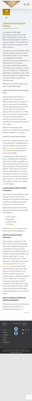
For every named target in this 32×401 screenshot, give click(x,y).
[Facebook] (25, 330)
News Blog (15, 28)
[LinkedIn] (23, 333)
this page (13, 228)
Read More (26, 312)
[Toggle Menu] (28, 4)
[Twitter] (28, 330)
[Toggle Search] (24, 4)
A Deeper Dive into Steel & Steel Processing (14, 24)
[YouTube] (23, 330)
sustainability (11, 148)
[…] (22, 309)
